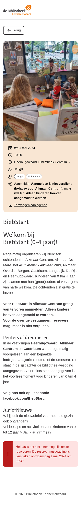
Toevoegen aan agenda (30, 205)
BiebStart (16, 222)
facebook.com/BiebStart (23, 398)
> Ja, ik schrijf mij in (35, 432)
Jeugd (19, 176)
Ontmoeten (34, 176)
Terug (16, 30)
